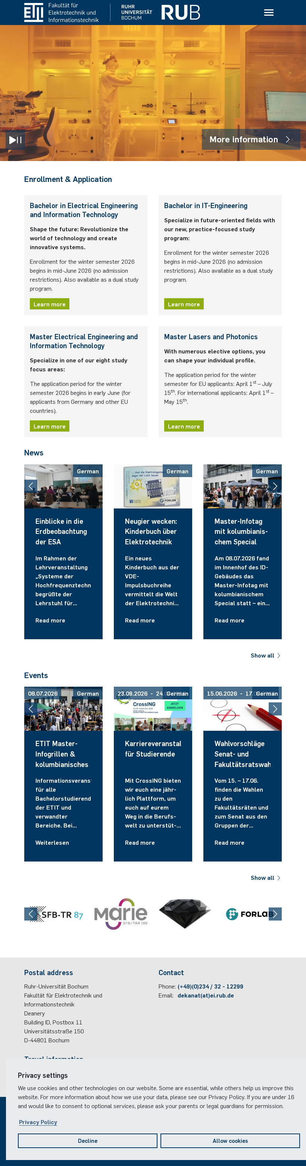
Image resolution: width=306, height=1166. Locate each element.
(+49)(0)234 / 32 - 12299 (210, 986)
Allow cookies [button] (230, 1140)
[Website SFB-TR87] (56, 914)
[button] (30, 486)
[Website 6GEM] (185, 914)
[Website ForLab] (250, 914)
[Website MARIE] (121, 914)
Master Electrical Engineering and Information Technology (84, 341)
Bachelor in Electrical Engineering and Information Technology (84, 210)
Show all (263, 655)
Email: (166, 995)
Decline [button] (87, 1140)
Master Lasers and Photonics (211, 336)
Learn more (50, 303)
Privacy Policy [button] (38, 1121)
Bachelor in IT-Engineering (205, 205)
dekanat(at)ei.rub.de (206, 995)
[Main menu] (268, 12)
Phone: (167, 986)
